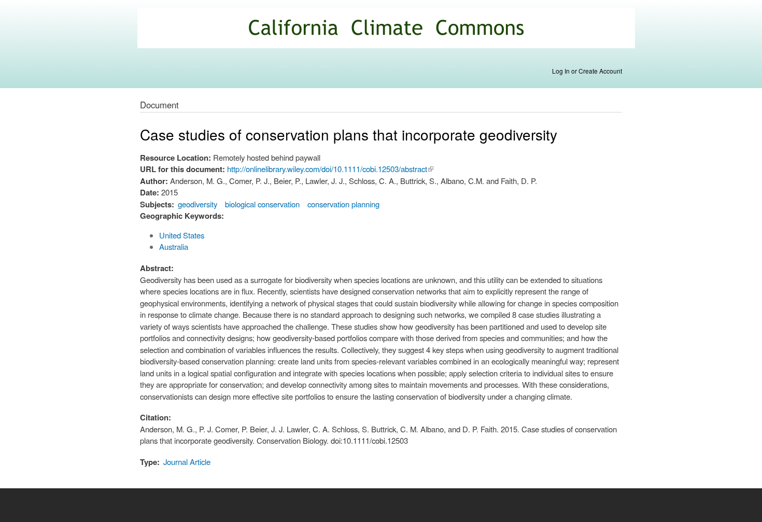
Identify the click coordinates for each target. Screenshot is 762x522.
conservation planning (343, 204)
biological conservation (262, 204)
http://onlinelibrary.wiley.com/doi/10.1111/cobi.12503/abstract (330, 168)
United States (181, 235)
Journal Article (186, 461)
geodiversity (197, 204)
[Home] (387, 29)
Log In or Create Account (587, 70)
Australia (173, 246)
